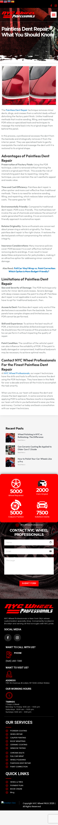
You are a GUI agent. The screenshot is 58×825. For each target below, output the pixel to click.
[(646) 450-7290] (9, 654)
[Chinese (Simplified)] (2, 1)
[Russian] (9, 1)
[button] (54, 15)
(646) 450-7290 (14, 661)
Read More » (21, 440)
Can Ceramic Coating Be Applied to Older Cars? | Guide (35, 448)
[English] (5, 1)
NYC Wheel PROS (41, 803)
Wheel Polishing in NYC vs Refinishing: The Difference (30, 435)
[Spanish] (13, 1)
